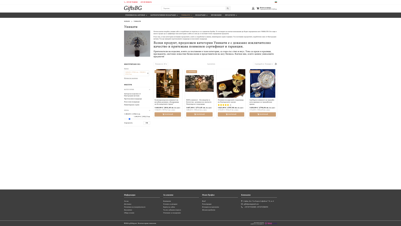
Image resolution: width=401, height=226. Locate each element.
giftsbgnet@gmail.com (251, 204)
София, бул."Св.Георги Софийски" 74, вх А (258, 201)
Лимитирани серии (131, 105)
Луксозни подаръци (132, 102)
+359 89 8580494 (262, 207)
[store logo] (133, 8)
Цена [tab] (126, 110)
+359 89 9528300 (250, 207)
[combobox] (195, 8)
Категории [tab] (129, 89)
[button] (276, 2)
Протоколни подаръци (133, 99)
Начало (127, 21)
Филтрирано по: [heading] (132, 64)
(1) (230, 105)
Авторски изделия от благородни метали (132, 95)
